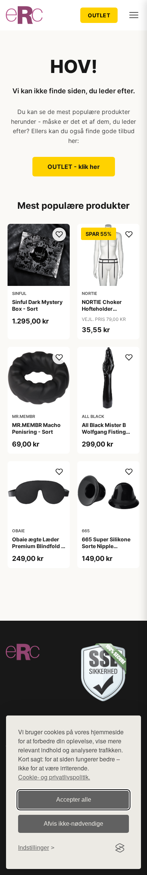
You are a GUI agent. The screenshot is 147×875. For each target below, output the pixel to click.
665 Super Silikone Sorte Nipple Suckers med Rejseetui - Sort (106, 549)
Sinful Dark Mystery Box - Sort (37, 305)
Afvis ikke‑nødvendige (73, 823)
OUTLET (99, 15)
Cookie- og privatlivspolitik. (54, 777)
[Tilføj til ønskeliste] (59, 234)
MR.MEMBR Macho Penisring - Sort (36, 428)
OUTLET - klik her (73, 166)
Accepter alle (73, 799)
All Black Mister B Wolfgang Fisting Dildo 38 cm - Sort (105, 432)
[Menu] (133, 15)
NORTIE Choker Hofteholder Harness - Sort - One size (108, 312)
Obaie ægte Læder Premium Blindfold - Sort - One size (38, 546)
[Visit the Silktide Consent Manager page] (120, 848)
